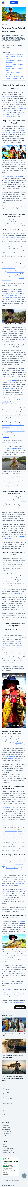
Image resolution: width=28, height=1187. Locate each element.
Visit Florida (8, 989)
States (3, 1144)
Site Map (4, 1146)
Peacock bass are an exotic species (12, 176)
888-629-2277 (9, 1094)
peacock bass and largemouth (13, 831)
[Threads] (9, 1185)
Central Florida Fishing (15, 38)
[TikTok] (15, 1185)
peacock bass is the (11, 448)
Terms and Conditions (8, 1148)
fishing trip (12, 756)
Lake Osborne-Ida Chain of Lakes (11, 237)
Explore (4, 1135)
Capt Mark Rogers (15, 37)
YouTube (4, 995)
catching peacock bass (8, 268)
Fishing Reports (6, 37)
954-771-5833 (9, 1098)
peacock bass (19, 562)
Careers (4, 1109)
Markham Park (6, 807)
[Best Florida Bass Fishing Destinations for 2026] (14, 1025)
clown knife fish (12, 758)
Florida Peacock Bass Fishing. (16, 1002)
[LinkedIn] (11, 1185)
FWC (6, 180)
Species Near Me (6, 1131)
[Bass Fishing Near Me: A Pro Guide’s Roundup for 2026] (14, 1046)
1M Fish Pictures (6, 1133)
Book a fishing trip (20, 1007)
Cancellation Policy (7, 1150)
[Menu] (25, 2)
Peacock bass (6, 96)
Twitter (9, 995)
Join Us (15, 2)
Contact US (5, 1117)
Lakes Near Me (6, 1125)
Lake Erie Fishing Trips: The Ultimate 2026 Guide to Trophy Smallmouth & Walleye (12, 1078)
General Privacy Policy (8, 1152)
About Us (4, 1107)
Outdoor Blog (5, 1111)
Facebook (20, 993)
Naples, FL (6, 437)
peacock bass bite (17, 842)
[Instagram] (6, 1185)
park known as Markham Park (15, 272)
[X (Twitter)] (4, 1185)
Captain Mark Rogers (12, 868)
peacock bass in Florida (8, 388)
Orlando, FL (11, 243)
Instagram (17, 995)
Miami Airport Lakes (10, 380)
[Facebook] (2, 1185)
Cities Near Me (6, 1127)
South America (17, 164)
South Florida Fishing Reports (12, 40)
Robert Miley (18, 743)
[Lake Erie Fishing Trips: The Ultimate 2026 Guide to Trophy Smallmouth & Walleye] (14, 1067)
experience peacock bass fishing (16, 431)
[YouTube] (13, 1185)
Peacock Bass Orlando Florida (14, 54)
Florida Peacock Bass (14, 39)
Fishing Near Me (6, 1129)
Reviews (4, 1113)
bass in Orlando (21, 921)
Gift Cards (5, 1115)
